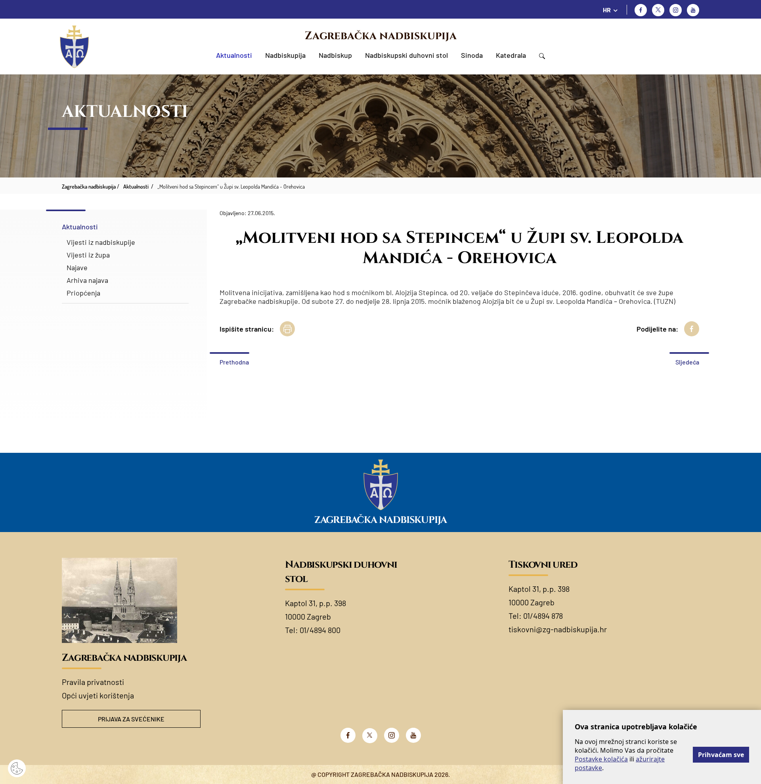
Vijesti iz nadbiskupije (101, 242)
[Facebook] (641, 10)
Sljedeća (687, 362)
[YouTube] (413, 735)
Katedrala (511, 55)
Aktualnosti (234, 55)
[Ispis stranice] (287, 328)
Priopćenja (83, 292)
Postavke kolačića (601, 759)
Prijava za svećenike (131, 719)
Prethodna (234, 362)
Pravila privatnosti (93, 682)
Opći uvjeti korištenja (98, 695)
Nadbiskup (335, 55)
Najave (77, 267)
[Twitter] (658, 10)
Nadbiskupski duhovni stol (406, 55)
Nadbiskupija (285, 55)
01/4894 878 (543, 615)
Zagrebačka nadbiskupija (381, 36)
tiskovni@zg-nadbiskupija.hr (558, 629)
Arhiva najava (87, 280)
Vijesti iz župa (88, 254)
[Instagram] (675, 10)
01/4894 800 (320, 630)
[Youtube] (693, 10)
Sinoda (472, 55)
